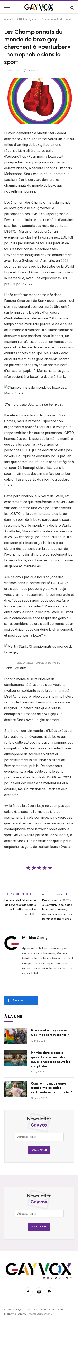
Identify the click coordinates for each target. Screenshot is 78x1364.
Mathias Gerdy (35, 938)
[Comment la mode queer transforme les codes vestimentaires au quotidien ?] (15, 1089)
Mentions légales (15, 1313)
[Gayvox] (39, 7)
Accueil (8, 19)
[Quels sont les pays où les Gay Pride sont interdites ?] (15, 1036)
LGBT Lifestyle (25, 19)
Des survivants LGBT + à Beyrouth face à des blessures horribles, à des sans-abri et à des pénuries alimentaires (57, 909)
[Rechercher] (71, 7)
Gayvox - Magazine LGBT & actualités (39, 1309)
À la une (13, 1016)
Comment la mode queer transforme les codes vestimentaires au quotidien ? (52, 1088)
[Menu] (7, 7)
